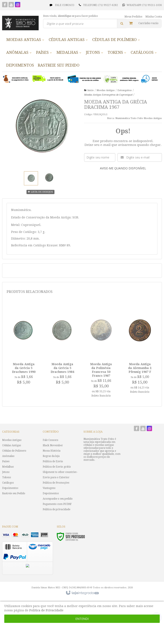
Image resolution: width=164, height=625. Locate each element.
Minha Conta (153, 16)
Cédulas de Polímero (14, 450)
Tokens (6, 477)
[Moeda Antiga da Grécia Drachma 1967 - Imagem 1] (31, 178)
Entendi (82, 619)
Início (90, 90)
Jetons (5, 472)
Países (5, 461)
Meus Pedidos (133, 16)
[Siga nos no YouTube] (143, 428)
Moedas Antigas (106, 90)
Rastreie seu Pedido (13, 493)
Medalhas (8, 466)
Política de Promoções (56, 482)
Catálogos (8, 482)
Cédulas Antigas (11, 445)
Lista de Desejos (41, 191)
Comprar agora (28, 369)
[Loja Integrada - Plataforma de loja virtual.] (82, 593)
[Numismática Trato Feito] (20, 23)
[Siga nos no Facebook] (4, 5)
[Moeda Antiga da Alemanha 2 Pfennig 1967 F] (140, 349)
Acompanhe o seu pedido (58, 498)
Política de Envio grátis (57, 466)
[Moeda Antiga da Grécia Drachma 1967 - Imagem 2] (49, 177)
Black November (53, 445)
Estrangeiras (124, 90)
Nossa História (51, 450)
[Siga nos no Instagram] (17, 5)
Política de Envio (53, 461)
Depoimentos (10, 488)
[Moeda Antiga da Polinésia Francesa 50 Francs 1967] (101, 351)
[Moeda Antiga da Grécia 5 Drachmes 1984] (62, 345)
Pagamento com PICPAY (57, 504)
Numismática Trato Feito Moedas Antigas (138, 118)
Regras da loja (51, 456)
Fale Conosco (64, 5)
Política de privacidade (56, 509)
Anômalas (8, 456)
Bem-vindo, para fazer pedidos (70, 16)
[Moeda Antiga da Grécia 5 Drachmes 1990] (23, 345)
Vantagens (49, 488)
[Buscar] (122, 23)
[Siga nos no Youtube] (11, 5)
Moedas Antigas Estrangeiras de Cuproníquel (108, 94)
